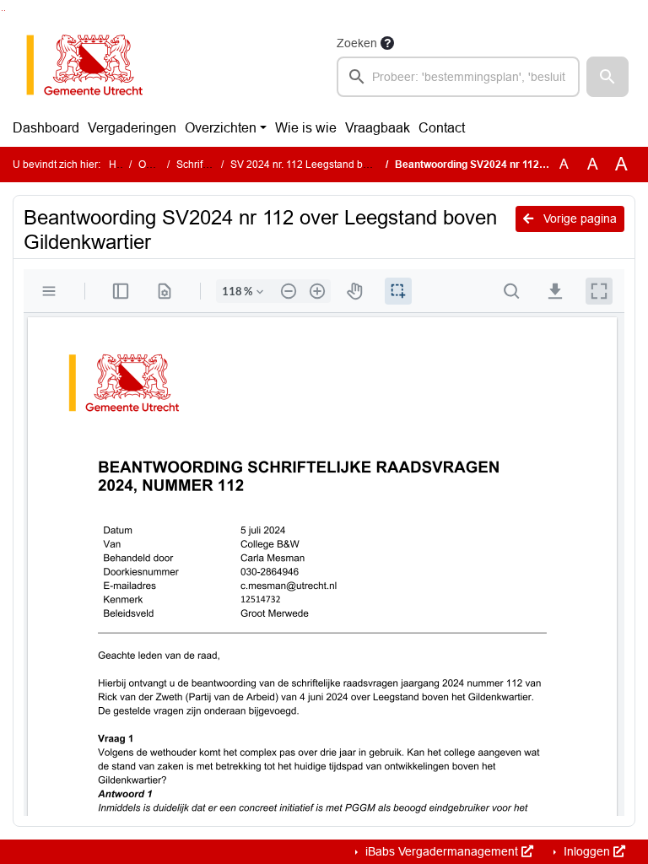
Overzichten (220, 128)
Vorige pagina (578, 218)
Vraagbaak (377, 128)
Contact (441, 128)
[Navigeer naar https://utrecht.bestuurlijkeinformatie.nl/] (93, 65)
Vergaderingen (132, 128)
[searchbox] (458, 77)
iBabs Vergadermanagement (441, 851)
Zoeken (357, 43)
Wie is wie (306, 128)
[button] (607, 77)
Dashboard (46, 128)
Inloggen (586, 851)
